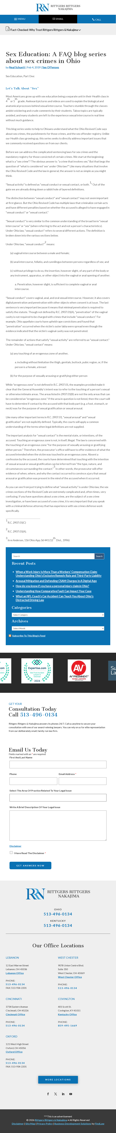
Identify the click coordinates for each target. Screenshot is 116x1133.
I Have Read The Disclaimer (30, 853)
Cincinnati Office (15, 1014)
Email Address (67, 774)
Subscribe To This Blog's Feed (28, 635)
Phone (13, 774)
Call (98, 19)
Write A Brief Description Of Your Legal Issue (35, 807)
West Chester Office (70, 977)
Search (99, 556)
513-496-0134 (39, 715)
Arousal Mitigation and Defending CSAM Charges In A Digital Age (56, 580)
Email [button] (59, 18)
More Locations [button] (58, 1079)
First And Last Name (21, 757)
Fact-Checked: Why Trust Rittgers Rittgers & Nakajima (44, 29)
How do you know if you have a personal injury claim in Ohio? (52, 586)
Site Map (30, 1123)
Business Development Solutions (72, 1123)
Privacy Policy (45, 1123)
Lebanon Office (15, 973)
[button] (19, 18)
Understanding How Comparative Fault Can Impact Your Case (53, 591)
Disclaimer (15, 846)
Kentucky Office (67, 1014)
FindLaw (99, 1123)
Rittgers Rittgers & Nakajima (51, 1120)
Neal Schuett (17, 67)
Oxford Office (14, 1051)
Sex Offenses (50, 67)
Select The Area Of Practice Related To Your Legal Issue (41, 790)
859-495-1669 (67, 1025)
